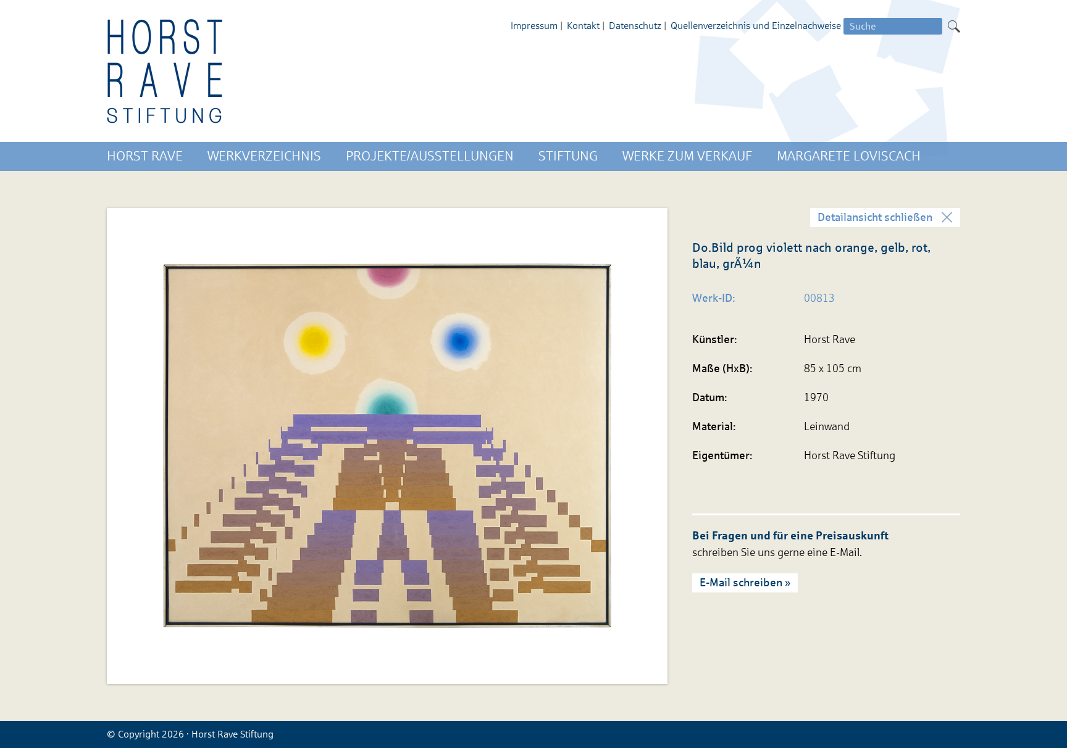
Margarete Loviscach (849, 156)
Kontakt (583, 25)
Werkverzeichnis (264, 156)
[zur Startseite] (165, 71)
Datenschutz (635, 25)
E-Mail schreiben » (745, 582)
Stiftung (568, 156)
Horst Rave (145, 156)
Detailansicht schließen (875, 217)
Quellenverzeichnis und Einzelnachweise (756, 25)
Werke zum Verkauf (687, 156)
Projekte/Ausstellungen (430, 156)
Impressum (534, 25)
